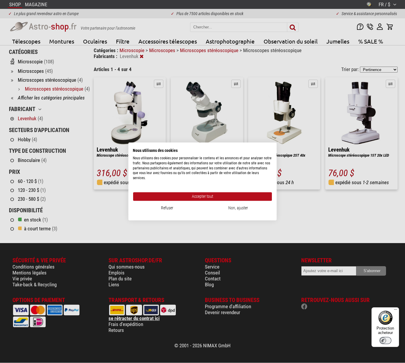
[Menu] (395, 310)
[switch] (385, 340)
